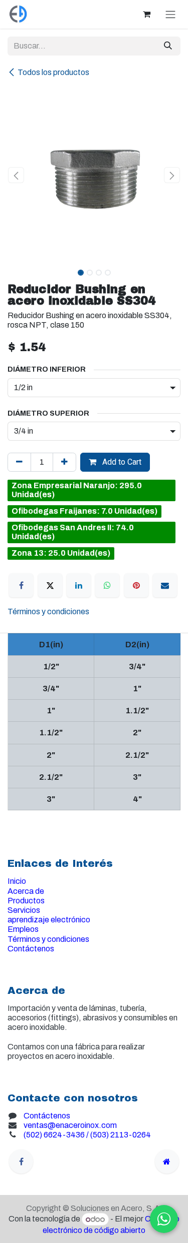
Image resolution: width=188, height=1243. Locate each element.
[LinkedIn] (79, 585)
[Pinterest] (136, 585)
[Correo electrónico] (165, 585)
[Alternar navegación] (170, 14)
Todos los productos (53, 72)
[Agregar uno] (64, 462)
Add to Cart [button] (120, 462)
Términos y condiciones (48, 611)
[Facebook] (21, 585)
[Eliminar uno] (19, 462)
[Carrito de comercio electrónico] (146, 14)
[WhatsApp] (107, 585)
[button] (16, 175)
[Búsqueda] (167, 46)
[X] (50, 585)
